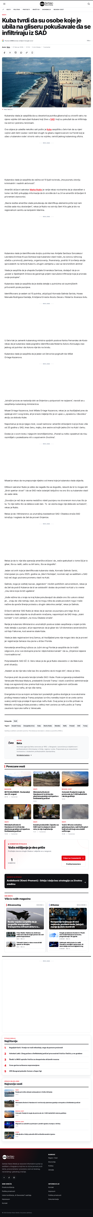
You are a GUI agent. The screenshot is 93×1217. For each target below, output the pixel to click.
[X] (4, 1177)
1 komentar (46, 47)
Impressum (6, 1199)
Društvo (36, 9)
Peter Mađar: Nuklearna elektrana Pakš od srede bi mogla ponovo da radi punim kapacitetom (30, 934)
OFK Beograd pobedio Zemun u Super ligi (25, 1071)
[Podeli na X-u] (10, 52)
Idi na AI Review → (82, 904)
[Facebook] (9, 1177)
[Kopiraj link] (26, 52)
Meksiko (57, 726)
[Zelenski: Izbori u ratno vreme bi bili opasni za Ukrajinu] (11, 944)
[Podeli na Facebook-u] (4, 52)
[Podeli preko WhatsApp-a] (21, 52)
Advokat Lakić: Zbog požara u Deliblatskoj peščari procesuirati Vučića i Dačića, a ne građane (45, 1053)
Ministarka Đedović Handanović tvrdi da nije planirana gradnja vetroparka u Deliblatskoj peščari (46, 795)
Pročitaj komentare (73, 864)
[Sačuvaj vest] (32, 52)
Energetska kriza (29, 726)
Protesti (26, 9)
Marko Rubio (36, 189)
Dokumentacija (53, 1199)
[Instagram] (14, 1177)
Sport (17, 1132)
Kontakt (4, 1203)
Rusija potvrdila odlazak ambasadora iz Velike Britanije (33, 1092)
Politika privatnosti (8, 1191)
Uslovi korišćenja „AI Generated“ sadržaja (16, 1195)
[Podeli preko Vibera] (15, 52)
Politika (16, 9)
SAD (52, 119)
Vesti (8, 9)
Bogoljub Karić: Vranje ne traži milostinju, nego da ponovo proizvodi (36, 1048)
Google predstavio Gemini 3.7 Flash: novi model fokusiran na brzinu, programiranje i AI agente (72, 934)
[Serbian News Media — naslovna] (46, 4)
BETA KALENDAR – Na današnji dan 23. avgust (17, 793)
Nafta (65, 726)
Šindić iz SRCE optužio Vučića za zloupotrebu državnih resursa (34, 1059)
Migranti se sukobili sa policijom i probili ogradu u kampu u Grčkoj (37, 1124)
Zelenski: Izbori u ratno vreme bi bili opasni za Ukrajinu (29, 943)
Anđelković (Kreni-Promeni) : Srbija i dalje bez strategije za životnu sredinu (44, 882)
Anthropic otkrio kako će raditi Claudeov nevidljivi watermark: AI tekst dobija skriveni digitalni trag (71, 944)
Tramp (85, 726)
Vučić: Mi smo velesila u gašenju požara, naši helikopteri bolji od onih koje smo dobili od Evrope (75, 828)
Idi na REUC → (40, 904)
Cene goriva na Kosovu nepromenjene (24, 1065)
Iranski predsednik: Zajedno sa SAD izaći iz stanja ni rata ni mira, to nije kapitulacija (46, 827)
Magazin (8, 789)
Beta (8, 47)
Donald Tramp (16, 726)
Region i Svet (59, 9)
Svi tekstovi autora (23, 755)
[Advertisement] (46, 159)
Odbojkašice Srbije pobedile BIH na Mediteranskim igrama (35, 1134)
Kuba (49, 129)
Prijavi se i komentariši (73, 858)
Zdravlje (51, 1170)
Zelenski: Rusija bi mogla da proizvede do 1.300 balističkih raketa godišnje (74, 794)
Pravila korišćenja (8, 1187)
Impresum (51, 1191)
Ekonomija (46, 9)
